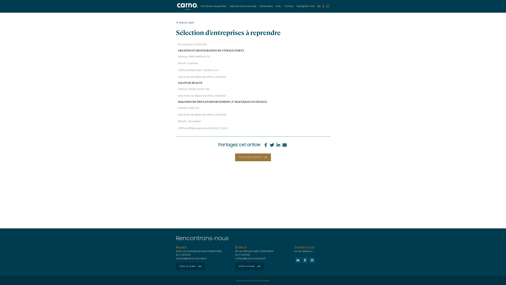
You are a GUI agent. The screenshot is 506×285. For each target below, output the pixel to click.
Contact (289, 6)
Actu (278, 6)
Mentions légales (261, 281)
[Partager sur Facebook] (265, 144)
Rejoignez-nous (306, 6)
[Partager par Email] (284, 144)
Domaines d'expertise (213, 6)
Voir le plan (187, 266)
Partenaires (266, 6)
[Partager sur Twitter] (272, 144)
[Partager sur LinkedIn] (278, 144)
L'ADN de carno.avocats (242, 6)
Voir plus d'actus (250, 157)
